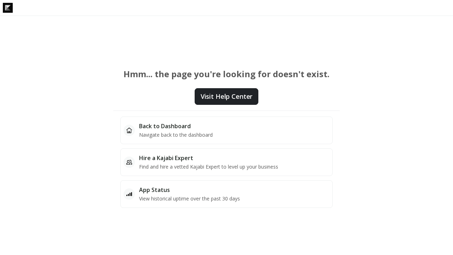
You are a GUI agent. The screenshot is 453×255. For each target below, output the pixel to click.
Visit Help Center (226, 96)
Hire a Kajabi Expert (166, 158)
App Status (154, 190)
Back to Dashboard (165, 126)
